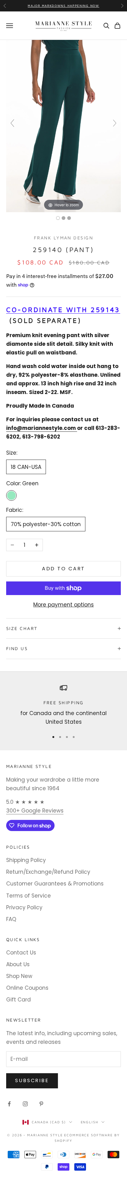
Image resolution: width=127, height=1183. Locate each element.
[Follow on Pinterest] (41, 1104)
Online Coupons (27, 988)
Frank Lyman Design (63, 237)
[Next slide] (115, 123)
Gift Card (18, 999)
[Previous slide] (12, 123)
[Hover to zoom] (63, 126)
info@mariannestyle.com (41, 428)
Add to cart (63, 568)
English (89, 1122)
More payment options (63, 604)
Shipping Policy (26, 860)
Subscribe (32, 1080)
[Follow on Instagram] (25, 1104)
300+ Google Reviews (34, 810)
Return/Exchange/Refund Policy (48, 872)
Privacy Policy (24, 907)
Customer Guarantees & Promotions (55, 883)
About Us (18, 964)
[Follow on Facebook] (9, 1104)
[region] (63, 705)
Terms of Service (28, 895)
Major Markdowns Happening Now (63, 5)
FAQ (11, 919)
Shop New (19, 976)
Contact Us (21, 952)
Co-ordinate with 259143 (63, 310)
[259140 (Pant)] (58, 218)
